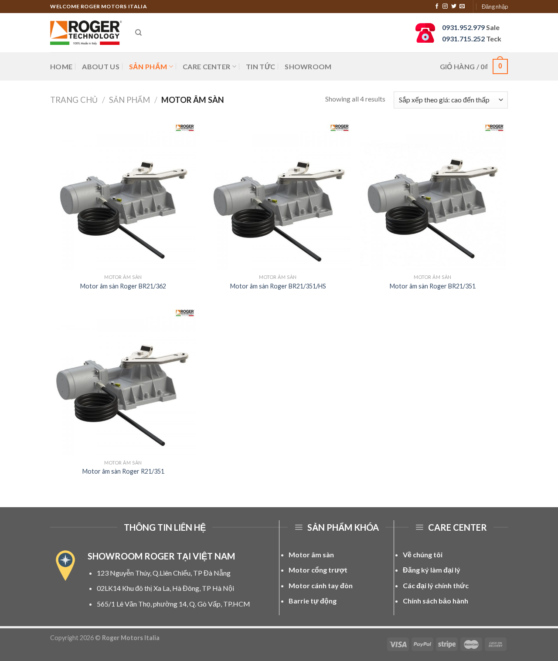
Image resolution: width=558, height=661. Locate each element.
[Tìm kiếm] (138, 32)
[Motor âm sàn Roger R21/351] (123, 382)
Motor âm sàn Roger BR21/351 (433, 286)
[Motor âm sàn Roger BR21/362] (123, 197)
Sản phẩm (148, 66)
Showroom (308, 66)
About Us (100, 66)
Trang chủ (74, 100)
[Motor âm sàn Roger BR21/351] (433, 197)
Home (61, 66)
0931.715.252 (463, 38)
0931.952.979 (463, 27)
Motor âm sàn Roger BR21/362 (123, 286)
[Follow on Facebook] (436, 6)
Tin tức (260, 66)
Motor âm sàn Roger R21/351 (123, 471)
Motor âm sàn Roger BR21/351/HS (278, 286)
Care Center (207, 66)
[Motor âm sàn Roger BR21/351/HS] (278, 197)
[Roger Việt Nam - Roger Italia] (86, 32)
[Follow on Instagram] (445, 6)
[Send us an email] (462, 6)
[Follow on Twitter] (453, 6)
